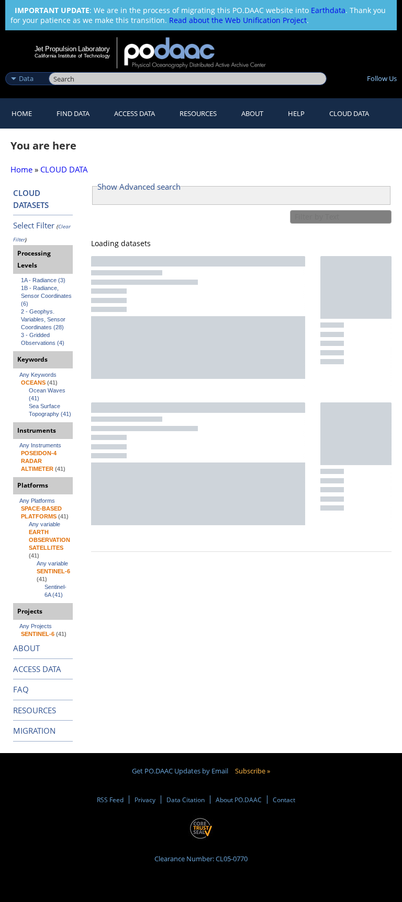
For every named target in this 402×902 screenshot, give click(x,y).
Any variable (44, 524)
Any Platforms (37, 501)
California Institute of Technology (72, 56)
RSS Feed (110, 799)
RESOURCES (198, 113)
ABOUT (26, 648)
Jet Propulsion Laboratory (72, 48)
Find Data (73, 113)
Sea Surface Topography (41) (50, 410)
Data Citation (185, 799)
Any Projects (35, 626)
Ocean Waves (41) (48, 394)
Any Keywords (38, 375)
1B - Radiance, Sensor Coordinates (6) (47, 296)
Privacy (145, 799)
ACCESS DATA (37, 669)
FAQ (21, 689)
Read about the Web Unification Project (238, 20)
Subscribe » (252, 771)
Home (22, 113)
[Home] (202, 52)
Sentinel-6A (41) (55, 591)
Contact (284, 799)
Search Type (26, 67)
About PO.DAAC (239, 799)
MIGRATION (34, 730)
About (252, 113)
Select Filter (33, 225)
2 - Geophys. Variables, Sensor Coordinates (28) (44, 319)
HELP (296, 113)
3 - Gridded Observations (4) (42, 339)
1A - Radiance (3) (43, 280)
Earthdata (328, 10)
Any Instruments (40, 445)
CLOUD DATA (349, 113)
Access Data (134, 113)
